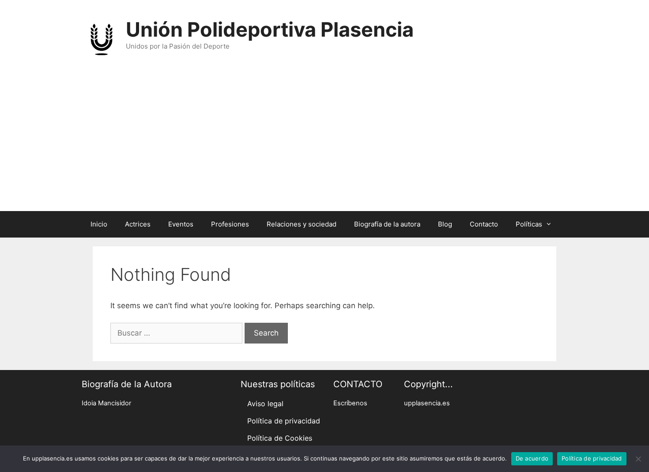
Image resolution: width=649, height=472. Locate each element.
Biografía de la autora (387, 224)
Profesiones (230, 224)
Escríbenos (350, 403)
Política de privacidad (283, 420)
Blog (445, 224)
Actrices (138, 224)
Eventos (180, 224)
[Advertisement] (324, 145)
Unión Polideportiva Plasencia (270, 29)
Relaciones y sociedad (301, 224)
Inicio (99, 224)
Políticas (529, 224)
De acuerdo (532, 458)
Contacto (484, 224)
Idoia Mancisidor (106, 403)
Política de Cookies (279, 438)
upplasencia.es (427, 403)
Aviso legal (265, 403)
